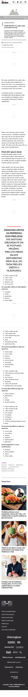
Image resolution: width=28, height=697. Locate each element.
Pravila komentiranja (9, 611)
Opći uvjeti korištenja (8, 629)
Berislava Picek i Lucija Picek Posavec (13, 42)
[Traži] (13, 2)
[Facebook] (17, 2)
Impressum (5, 623)
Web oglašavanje (7, 617)
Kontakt (4, 626)
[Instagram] (21, 2)
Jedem (2, 24)
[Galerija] (14, 12)
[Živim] (5, 2)
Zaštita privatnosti (8, 614)
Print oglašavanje (7, 620)
